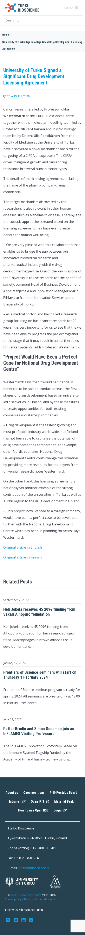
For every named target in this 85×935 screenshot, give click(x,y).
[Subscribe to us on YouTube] (31, 920)
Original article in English (22, 547)
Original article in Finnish (22, 557)
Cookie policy (13, 899)
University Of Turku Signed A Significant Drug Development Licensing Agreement (42, 45)
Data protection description (41, 899)
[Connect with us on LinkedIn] (24, 920)
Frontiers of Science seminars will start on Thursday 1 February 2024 (39, 675)
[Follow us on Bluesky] (16, 920)
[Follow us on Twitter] (9, 920)
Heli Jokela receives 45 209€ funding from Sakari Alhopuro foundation (39, 612)
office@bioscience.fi (33, 868)
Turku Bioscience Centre (26, 895)
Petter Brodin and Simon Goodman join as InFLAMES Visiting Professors (38, 731)
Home (5, 34)
